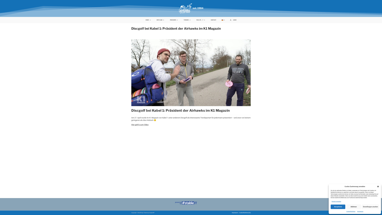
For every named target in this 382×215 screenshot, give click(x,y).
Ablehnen (354, 207)
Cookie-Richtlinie (350, 211)
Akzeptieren (338, 207)
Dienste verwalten (336, 201)
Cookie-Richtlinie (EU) (245, 212)
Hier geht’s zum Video (140, 125)
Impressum (360, 211)
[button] (378, 187)
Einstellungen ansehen (370, 207)
